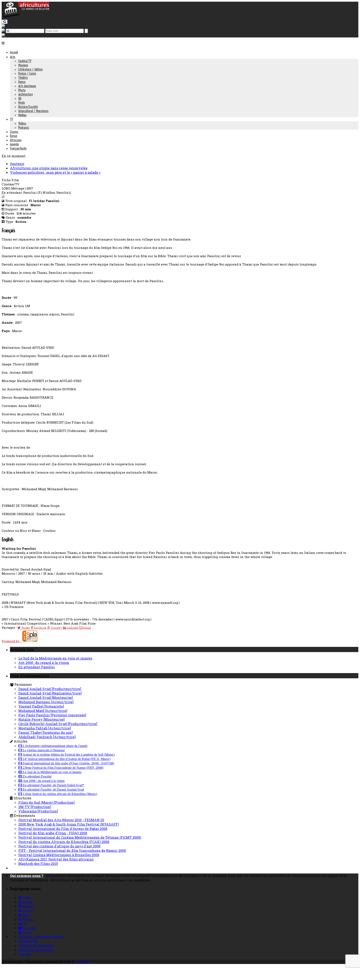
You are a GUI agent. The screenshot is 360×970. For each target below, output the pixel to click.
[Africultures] (25, 17)
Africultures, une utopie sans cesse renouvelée (49, 168)
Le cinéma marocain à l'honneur (43, 750)
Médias (22, 115)
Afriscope (15, 140)
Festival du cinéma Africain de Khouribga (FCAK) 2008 (63, 842)
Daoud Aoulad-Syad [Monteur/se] (45, 697)
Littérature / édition (30, 69)
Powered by (12, 641)
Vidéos (22, 123)
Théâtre (23, 78)
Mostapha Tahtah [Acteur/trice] (44, 728)
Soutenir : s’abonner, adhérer (41, 936)
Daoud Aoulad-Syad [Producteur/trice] (49, 689)
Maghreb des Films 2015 (38, 863)
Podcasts (23, 127)
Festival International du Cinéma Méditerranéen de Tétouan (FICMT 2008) (79, 837)
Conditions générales (36, 945)
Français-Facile (18, 148)
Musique (23, 65)
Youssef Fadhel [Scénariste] (41, 706)
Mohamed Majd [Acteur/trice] (42, 710)
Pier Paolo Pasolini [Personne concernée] (52, 715)
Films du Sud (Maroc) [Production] (46, 802)
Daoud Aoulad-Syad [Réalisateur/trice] (50, 693)
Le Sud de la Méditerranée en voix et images (55, 658)
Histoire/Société (28, 107)
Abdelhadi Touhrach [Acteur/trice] (47, 737)
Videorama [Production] (38, 811)
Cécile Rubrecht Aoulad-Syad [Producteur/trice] (57, 724)
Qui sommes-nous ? (26, 875)
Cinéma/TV (24, 61)
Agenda (14, 144)
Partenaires (28, 941)
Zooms (14, 132)
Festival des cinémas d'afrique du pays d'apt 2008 (59, 846)
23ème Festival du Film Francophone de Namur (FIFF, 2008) (62, 767)
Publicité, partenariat (36, 950)
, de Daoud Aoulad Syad (53, 789)
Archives (82, 962)
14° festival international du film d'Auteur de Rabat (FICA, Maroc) (66, 759)
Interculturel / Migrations (33, 111)
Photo (22, 90)
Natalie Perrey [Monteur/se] (41, 719)
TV (11, 119)
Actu (12, 57)
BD (19, 98)
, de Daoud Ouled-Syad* (53, 785)
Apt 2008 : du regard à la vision (43, 662)
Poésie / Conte (27, 73)
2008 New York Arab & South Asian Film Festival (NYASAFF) (68, 824)
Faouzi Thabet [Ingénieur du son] (45, 732)
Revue (13, 136)
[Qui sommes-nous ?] (3, 35)
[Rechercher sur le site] (5, 22)
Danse (21, 82)
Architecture (25, 94)
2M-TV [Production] (34, 807)
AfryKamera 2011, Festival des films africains (56, 859)
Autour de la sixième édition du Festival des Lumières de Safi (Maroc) (68, 754)
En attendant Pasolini (36, 667)
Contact (24, 954)
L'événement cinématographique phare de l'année (55, 746)
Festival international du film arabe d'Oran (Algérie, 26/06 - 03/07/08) (68, 763)
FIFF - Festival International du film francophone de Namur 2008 (72, 850)
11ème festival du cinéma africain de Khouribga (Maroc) (59, 794)
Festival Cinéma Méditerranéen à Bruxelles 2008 (58, 855)
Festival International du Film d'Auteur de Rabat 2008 (62, 828)
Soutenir (17, 163)
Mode (21, 102)
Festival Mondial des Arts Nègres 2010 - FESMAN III (61, 820)
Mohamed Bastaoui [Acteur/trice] (46, 702)
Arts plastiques (27, 86)
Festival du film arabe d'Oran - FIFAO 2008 (52, 833)
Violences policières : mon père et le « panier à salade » (55, 172)
